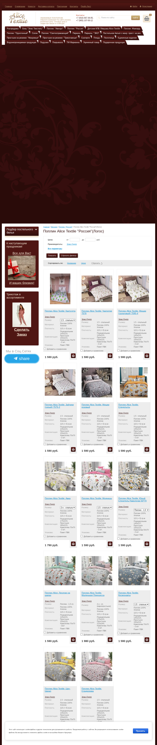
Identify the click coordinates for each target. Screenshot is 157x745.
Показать (52, 256)
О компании (20, 6)
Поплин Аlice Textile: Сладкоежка (92, 689)
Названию (71, 263)
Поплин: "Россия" (65, 227)
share (23, 358)
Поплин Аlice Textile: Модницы (97, 498)
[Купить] (73, 355)
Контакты (74, 6)
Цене (83, 263)
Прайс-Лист (86, 6)
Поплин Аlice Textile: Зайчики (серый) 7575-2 (59, 405)
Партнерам (62, 6)
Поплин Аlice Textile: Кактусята (60, 311)
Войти (135, 6)
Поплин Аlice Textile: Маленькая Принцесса (93, 594)
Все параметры (55, 249)
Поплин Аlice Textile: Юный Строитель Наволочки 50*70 (132, 499)
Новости (31, 6)
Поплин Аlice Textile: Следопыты (128, 405)
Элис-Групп (72, 244)
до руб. (91, 240)
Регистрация (147, 6)
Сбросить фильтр (68, 256)
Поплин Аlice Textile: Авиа (58, 498)
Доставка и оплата (46, 6)
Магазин (54, 227)
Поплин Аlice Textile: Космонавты (128, 594)
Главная (8, 6)
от (68, 240)
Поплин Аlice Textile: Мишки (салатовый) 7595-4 (132, 312)
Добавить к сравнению (56, 349)
